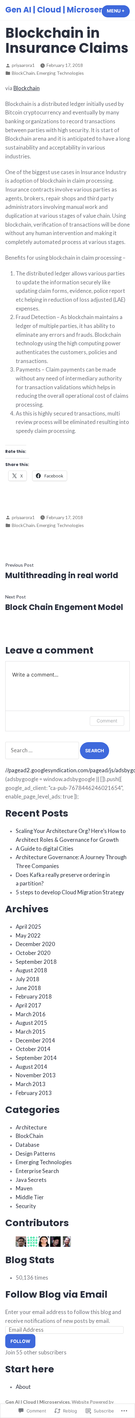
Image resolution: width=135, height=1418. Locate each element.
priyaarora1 (23, 65)
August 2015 (31, 1023)
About (23, 1387)
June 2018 (28, 988)
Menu (118, 10)
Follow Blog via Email (56, 1294)
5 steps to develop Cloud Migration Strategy (70, 892)
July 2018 (27, 979)
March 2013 (31, 1084)
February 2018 (34, 996)
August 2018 (31, 970)
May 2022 (28, 935)
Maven (24, 1188)
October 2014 (33, 1049)
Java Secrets (31, 1180)
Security (26, 1206)
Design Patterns (35, 1153)
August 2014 (31, 1067)
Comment (107, 720)
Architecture (31, 1127)
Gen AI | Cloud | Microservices (64, 9)
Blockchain (26, 88)
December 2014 (35, 1040)
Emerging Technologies (60, 73)
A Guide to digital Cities (44, 848)
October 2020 (33, 953)
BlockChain (23, 73)
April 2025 (28, 926)
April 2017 (28, 1005)
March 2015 (31, 1031)
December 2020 (35, 944)
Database (27, 1145)
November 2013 (36, 1075)
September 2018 (36, 962)
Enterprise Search (37, 1171)
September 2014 (36, 1058)
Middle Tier (30, 1197)
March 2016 (31, 1014)
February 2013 (34, 1093)
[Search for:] (42, 750)
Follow (20, 1341)
